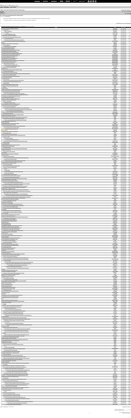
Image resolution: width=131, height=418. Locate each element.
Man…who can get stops (6, 283)
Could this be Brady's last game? (8, 48)
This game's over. (5, 222)
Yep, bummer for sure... (9, 38)
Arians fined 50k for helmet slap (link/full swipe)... (11, 50)
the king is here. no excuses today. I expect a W (11, 54)
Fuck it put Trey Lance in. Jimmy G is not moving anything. (13, 114)
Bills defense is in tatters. (6, 302)
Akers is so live (5, 232)
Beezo (115, 78)
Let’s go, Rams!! (5, 213)
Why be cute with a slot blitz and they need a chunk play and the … (19, 263)
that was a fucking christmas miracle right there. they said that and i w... (19, 315)
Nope (5, 333)
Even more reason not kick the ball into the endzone (17, 371)
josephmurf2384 (115, 195)
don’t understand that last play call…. (9, 287)
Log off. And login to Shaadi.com (10, 106)
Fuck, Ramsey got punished (7, 234)
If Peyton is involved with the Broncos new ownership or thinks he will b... (19, 195)
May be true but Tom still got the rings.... (11, 327)
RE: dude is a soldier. (9, 138)
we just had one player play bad (11, 159)
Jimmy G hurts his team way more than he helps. (11, 90)
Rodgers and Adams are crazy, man (8, 115)
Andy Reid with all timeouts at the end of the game (14, 313)
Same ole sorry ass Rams (7, 243)
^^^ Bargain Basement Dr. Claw (9, 34)
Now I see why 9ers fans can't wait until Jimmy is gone (12, 89)
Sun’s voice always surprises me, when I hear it (11, 214)
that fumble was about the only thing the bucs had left (12, 225)
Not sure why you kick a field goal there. (9, 231)
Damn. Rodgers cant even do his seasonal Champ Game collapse (14, 178)
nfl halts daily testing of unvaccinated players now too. (12, 53)
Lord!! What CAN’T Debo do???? (8, 97)
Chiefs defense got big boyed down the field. (10, 296)
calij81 (115, 86)
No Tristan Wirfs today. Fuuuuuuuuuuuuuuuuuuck (11, 210)
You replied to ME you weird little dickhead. (15, 110)
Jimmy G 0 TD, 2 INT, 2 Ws (7, 201)
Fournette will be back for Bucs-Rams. (9, 51)
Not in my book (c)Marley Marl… (10, 392)
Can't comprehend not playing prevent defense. (11, 255)
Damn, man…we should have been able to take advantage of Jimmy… (15, 94)
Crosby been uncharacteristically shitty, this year (11, 96)
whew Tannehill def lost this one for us (9, 61)
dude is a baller (6, 142)
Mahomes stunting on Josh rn (7, 276)
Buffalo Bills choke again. (7, 341)
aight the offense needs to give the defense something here (13, 60)
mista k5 (115, 42)
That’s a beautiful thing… (8, 164)
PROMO (115, 161)
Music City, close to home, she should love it (12, 76)
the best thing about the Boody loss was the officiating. (12, 359)
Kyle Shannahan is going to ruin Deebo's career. (11, 103)
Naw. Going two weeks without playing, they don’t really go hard (16, 157)
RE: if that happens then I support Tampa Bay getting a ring (16, 384)
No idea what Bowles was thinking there (14, 266)
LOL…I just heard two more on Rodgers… (10, 386)
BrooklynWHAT (115, 41)
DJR (115, 240)
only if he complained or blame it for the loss (12, 394)
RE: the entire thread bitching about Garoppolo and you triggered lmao (19, 109)
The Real (115, 190)
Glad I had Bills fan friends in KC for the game (10, 340)
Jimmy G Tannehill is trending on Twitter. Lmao (10, 98)
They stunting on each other (9, 278)
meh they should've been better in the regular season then (14, 41)
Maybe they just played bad (9, 156)
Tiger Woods (115, 355)
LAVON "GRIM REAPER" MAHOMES (9, 360)
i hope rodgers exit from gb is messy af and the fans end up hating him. (15, 189)
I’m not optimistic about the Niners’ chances (10, 84)
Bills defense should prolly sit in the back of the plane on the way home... (17, 319)
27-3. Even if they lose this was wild (8, 247)
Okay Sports (6, 7)
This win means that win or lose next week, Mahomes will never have (15, 339)
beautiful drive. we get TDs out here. (9, 59)
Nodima (115, 340)
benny (115, 201)
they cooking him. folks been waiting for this (12, 165)
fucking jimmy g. (5, 88)
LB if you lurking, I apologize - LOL (11, 64)
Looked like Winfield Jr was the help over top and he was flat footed (16, 259)
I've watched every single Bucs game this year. (10, 229)
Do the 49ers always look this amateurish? (10, 105)
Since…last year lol (7, 354)
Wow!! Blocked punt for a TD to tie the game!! (10, 123)
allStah (115, 72)
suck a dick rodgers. (6, 143)
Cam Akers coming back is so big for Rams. (10, 43)
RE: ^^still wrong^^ (8, 31)
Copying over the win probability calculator (10, 28)
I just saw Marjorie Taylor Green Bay (10, 174)
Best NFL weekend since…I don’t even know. (10, 352)
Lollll (6, 168)
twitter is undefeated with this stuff (10, 200)
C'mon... (7, 32)
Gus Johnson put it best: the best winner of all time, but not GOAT (17, 331)
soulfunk (115, 352)
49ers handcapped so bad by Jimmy (9, 124)
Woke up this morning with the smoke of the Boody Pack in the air (14, 379)
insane (3, 269)
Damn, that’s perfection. (9, 173)
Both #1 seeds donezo (6, 149)
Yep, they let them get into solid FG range (13, 309)
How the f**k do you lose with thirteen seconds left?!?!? (12, 305)
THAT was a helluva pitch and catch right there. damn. (12, 69)
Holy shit (4, 293)
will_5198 (115, 260)
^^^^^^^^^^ (8, 321)
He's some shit (6, 78)
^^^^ (6, 345)
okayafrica (46, 1)
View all (17, 26)
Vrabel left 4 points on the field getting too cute (12, 81)
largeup (61, 1)
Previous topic (123, 9)
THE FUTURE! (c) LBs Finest (9, 63)
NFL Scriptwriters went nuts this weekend (10, 300)
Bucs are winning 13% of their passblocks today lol (11, 227)
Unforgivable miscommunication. (10, 218)
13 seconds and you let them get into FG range (12, 306)
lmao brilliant (7, 170)
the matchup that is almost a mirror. (11, 279)
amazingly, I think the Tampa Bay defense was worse (13, 312)
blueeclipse (115, 323)
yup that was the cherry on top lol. (11, 350)
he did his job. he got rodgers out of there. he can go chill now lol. (16, 186)
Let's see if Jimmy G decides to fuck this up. (10, 131)
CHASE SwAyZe (115, 252)
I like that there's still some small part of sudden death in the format (16, 374)
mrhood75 (114, 84)
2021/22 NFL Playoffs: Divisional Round (8, 26)
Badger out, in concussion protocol (8, 275)
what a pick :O (5, 68)
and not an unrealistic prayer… (10, 308)
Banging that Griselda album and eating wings (10, 274)
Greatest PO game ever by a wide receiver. (10, 297)
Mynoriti (115, 167)
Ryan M (115, 206)
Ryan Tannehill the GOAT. (7, 77)
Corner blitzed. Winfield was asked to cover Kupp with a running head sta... (19, 262)
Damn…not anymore (7, 101)
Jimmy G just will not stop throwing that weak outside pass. (13, 112)
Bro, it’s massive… (7, 45)
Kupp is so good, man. (6, 223)
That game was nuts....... (6, 252)
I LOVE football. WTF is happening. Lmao (10, 239)
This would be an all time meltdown (8, 240)
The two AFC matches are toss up (8, 47)
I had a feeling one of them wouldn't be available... (13, 211)
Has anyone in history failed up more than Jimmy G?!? (12, 204)
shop (74, 1)
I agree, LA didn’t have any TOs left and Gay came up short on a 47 (16, 257)
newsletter (82, 1)
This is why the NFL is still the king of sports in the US (13, 344)
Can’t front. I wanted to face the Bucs (9, 271)
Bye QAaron (4, 152)
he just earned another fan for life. (12, 139)
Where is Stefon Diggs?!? (7, 286)
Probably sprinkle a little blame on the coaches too (14, 368)
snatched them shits (7, 290)
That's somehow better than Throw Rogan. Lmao (14, 171)
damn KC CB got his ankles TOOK (8, 288)
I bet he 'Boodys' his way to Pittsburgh (11, 192)
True (6, 391)
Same (5, 87)
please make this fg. (7, 132)
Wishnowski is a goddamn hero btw (8, 188)
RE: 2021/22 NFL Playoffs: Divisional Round (10, 52)
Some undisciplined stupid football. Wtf (9, 219)
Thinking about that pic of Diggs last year (9, 270)
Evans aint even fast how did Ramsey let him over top (12, 235)
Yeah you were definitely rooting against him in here (13, 182)
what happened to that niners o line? (9, 121)
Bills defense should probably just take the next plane (14, 320)
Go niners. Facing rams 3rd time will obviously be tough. (14, 273)
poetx (115, 69)
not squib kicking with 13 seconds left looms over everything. (16, 372)
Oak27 (115, 39)
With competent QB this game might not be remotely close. (14, 126)
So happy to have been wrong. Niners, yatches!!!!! (11, 175)
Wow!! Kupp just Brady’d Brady (8, 249)
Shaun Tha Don (115, 198)
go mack (115, 48)
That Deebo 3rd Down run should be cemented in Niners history (15, 141)
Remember (4, 209)
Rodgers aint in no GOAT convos (8, 146)
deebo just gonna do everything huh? (9, 99)
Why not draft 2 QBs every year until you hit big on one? (12, 355)
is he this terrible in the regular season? (12, 127)
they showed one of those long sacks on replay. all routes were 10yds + (17, 73)
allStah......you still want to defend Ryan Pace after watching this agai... (15, 375)
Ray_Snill (115, 76)
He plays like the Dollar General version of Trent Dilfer (14, 205)
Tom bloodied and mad (6, 224)
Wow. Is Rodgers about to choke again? (9, 134)
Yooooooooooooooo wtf (6, 246)
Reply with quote (128, 23)
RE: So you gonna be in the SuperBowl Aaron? (12, 208)
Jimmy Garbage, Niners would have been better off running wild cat (14, 117)
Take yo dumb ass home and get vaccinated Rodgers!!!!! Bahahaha (14, 148)
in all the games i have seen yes (12, 128)
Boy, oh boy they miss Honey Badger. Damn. (10, 291)
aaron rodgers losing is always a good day (10, 180)
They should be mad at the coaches (12, 400)
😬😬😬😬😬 (4, 130)
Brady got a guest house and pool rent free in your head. (14, 336)
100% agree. (6, 378)
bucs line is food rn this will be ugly (8, 215)
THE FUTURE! (6, 83)
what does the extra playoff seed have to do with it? (14, 39)
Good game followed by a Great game (9, 179)
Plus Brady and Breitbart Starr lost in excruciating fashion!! (14, 348)
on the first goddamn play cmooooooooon (10, 55)
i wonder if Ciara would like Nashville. (9, 74)
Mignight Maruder (115, 259)
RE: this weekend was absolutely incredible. (12, 351)
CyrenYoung (22, 26)
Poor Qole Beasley (5, 361)
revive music (67, 1)
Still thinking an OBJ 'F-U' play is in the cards (10, 226)
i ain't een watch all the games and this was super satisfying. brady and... (15, 387)
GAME (5, 304)
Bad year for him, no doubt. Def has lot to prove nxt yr (13, 230)
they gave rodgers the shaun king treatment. (10, 199)
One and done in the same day (9, 151)
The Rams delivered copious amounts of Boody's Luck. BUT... (13, 253)
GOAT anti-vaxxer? (7, 147)
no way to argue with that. (9, 347)
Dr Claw (115, 36)
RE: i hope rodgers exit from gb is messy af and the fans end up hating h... (17, 191)
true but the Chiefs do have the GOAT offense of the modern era (18, 369)
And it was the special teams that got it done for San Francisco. (13, 198)
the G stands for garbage (8, 113)
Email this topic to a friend (14, 5)
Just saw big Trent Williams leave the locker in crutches (12, 184)
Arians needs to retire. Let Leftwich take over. (10, 376)
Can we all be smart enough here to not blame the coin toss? (13, 365)
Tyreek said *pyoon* (6, 292)
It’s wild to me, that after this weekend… (9, 35)
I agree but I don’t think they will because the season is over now (17, 398)
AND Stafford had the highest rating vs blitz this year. (17, 265)
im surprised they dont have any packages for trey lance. (14, 118)
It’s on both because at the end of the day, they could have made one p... (20, 401)
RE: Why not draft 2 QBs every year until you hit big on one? (15, 356)
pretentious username (115, 156)
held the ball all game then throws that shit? (12, 92)
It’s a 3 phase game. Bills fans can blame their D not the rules (15, 367)
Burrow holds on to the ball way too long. (9, 72)
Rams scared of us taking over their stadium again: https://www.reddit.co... (15, 363)
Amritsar (115, 106)
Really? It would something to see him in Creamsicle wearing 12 (17, 383)
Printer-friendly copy (5, 5)
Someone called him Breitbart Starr (10, 167)
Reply (124, 23)
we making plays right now (9, 71)
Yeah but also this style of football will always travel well (15, 160)
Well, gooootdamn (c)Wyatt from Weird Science (11, 237)
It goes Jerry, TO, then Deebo (7, 203)
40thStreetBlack (115, 62)
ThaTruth (115, 369)
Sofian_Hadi (115, 51)
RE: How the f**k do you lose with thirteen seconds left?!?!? (15, 311)
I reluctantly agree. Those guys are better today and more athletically (17, 328)
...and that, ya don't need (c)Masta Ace (9, 67)
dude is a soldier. (7, 136)
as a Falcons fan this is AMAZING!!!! (10, 241)
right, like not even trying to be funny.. (10, 256)
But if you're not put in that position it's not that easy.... (18, 402)
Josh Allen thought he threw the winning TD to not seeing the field (14, 317)
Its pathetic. (6, 364)
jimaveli (115, 196)
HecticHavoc (115, 46)
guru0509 (115, 105)
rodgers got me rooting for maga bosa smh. (10, 85)
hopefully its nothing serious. (10, 102)
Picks (3, 42)
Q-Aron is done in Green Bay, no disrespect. (10, 153)
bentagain (115, 28)
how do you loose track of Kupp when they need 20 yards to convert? (15, 217)
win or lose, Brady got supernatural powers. (10, 244)
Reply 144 (4, 250)
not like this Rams (5, 236)
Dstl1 (1, 11)
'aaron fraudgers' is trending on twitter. (9, 163)
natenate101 (115, 172)
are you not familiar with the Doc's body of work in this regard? (16, 330)
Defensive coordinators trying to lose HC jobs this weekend (13, 301)
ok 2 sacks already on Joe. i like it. (8, 57)
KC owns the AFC (5, 316)
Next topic (129, 9)
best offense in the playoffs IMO (10, 46)
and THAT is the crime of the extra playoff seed (12, 37)
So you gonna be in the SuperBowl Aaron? (10, 206)
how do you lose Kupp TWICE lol (8, 251)
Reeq (115, 53)
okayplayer (37, 1)
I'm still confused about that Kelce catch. (14, 404)
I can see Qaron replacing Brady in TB (11, 380)
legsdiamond (115, 394)
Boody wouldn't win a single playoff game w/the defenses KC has (17, 334)
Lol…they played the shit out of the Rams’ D (10, 245)
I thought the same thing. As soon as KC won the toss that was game (19, 324)
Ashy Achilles (115, 52)
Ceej (115, 209)
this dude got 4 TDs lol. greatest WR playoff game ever (12, 295)
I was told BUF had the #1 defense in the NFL (12, 395)
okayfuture (54, 1)
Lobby (1, 7)
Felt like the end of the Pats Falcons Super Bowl (14, 323)
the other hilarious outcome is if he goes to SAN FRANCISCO (16, 194)
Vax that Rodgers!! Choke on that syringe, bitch (11, 144)
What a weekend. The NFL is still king (9, 338)
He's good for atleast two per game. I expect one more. (15, 93)
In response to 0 (7, 16)
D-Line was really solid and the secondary (11, 177)
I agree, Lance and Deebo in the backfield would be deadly (16, 120)
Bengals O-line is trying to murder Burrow (10, 58)
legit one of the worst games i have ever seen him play (14, 80)
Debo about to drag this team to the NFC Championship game (13, 135)
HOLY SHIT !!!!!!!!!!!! (5, 122)
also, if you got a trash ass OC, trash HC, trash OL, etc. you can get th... (17, 358)
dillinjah (115, 43)
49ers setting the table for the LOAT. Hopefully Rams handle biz (14, 187)
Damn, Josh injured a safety (7, 284)
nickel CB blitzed (8, 260)
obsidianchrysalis (115, 89)
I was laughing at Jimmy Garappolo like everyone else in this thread (17, 183)
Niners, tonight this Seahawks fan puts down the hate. (12, 161)
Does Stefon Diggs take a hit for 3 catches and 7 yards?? (12, 388)
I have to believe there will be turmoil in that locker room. (15, 397)
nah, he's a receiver (7, 390)
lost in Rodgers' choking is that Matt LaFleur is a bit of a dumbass (14, 280)
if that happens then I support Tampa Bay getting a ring (15, 382)
